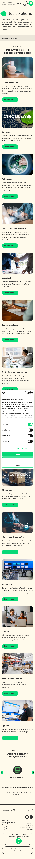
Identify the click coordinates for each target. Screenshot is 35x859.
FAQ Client (5, 829)
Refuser (17, 465)
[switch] (30, 429)
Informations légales (26, 822)
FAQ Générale (6, 827)
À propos (5, 821)
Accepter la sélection (17, 460)
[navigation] (30, 3)
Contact (5, 825)
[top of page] (30, 811)
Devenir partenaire (8, 823)
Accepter (17, 454)
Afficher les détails (23, 449)
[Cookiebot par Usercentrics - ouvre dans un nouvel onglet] (25, 392)
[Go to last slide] (2, 772)
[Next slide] (33, 772)
